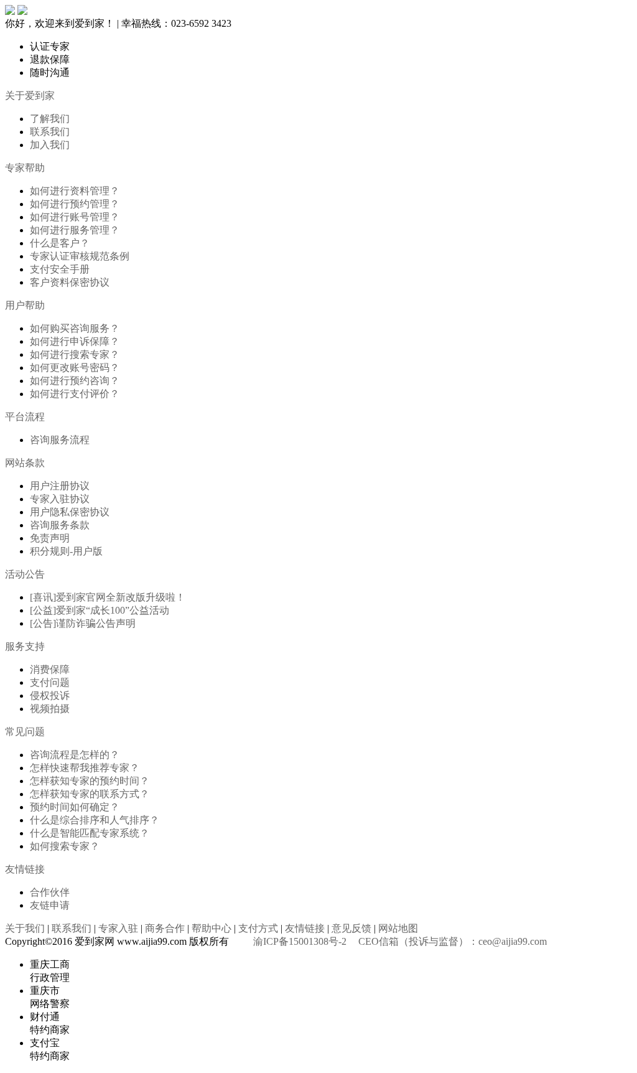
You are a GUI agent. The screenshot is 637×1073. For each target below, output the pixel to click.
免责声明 (50, 538)
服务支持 (25, 646)
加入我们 (50, 144)
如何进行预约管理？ (74, 204)
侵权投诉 (50, 695)
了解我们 (50, 118)
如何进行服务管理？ (74, 230)
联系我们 (50, 131)
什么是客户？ (60, 243)
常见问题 (25, 731)
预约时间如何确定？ (74, 807)
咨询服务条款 (60, 525)
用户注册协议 (60, 485)
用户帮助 (25, 305)
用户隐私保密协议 (69, 512)
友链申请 (50, 905)
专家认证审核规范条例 (79, 256)
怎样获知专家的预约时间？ (89, 780)
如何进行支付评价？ (74, 393)
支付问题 (50, 682)
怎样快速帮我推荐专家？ (84, 767)
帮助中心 (211, 928)
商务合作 (165, 928)
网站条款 (25, 462)
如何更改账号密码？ (74, 367)
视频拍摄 (50, 708)
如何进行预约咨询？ (74, 380)
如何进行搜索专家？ (74, 354)
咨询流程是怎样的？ (74, 754)
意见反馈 (351, 928)
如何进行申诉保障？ (74, 341)
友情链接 (25, 869)
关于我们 (25, 928)
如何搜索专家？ (65, 846)
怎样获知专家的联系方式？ (89, 794)
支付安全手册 (60, 269)
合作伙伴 (50, 892)
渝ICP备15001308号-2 (299, 941)
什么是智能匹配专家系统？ (89, 833)
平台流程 (25, 416)
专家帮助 (25, 167)
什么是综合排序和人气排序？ (94, 820)
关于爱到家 (30, 95)
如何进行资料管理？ (74, 190)
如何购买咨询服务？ (74, 328)
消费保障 (50, 669)
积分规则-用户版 (66, 551)
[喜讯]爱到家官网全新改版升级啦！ (107, 597)
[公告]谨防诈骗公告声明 (83, 623)
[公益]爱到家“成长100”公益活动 (99, 610)
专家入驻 (118, 928)
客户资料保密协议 (69, 282)
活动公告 (25, 574)
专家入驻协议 (60, 499)
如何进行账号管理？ (74, 217)
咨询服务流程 (60, 439)
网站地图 (398, 928)
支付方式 (258, 928)
